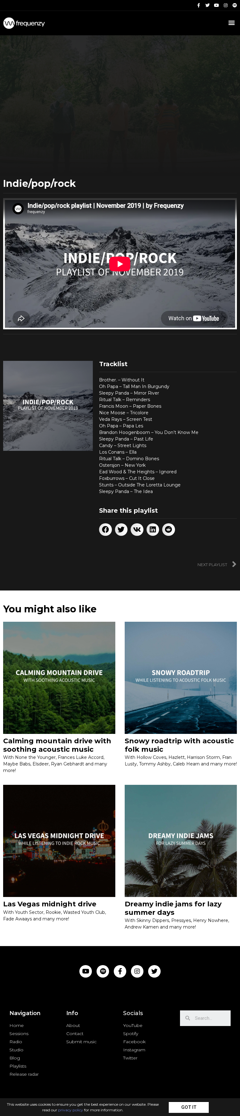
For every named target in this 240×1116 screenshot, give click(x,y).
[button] (189, 1107)
